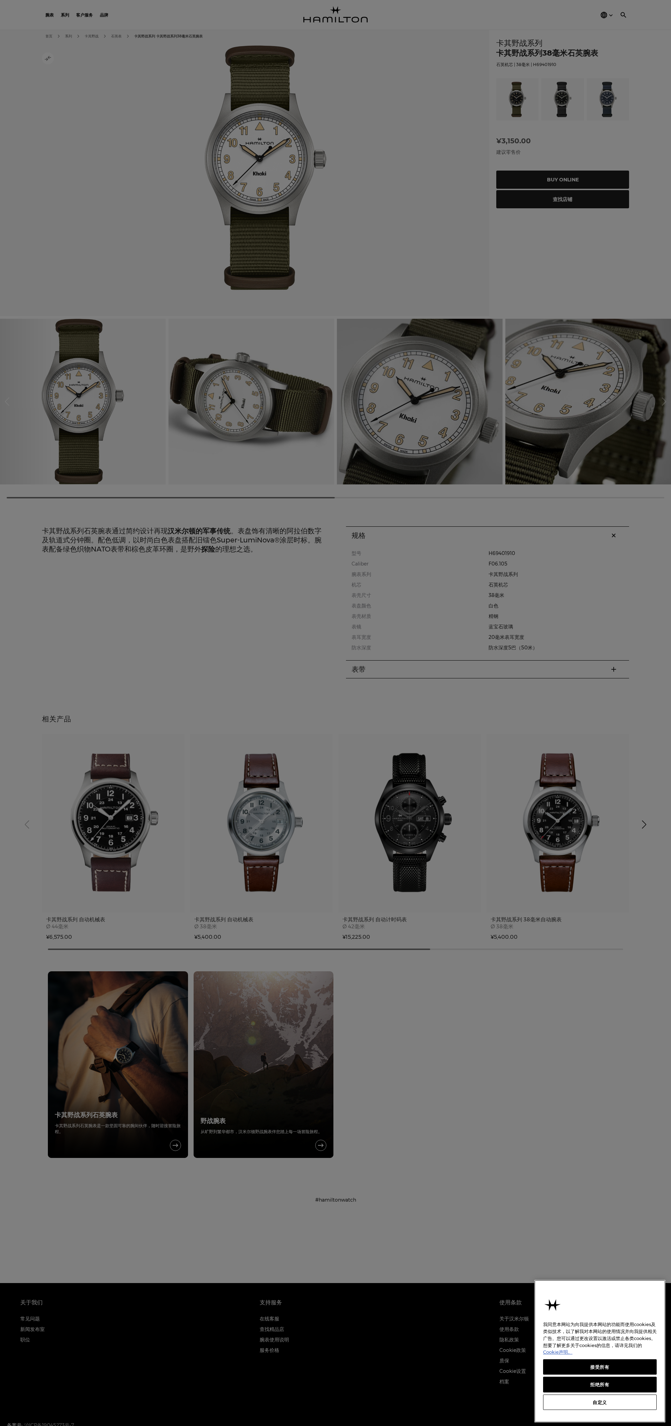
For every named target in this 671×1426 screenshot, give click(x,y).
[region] (599, 1351)
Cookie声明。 (557, 1352)
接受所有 (599, 1367)
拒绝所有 (599, 1384)
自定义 (600, 1402)
